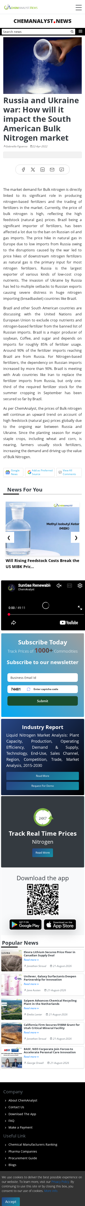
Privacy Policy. (60, 1182)
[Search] (72, 31)
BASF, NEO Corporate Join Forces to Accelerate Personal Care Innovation (50, 1050)
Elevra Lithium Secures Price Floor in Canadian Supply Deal (49, 954)
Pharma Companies (22, 1151)
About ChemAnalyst (22, 1100)
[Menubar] (79, 7)
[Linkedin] (42, 169)
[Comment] (61, 169)
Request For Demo (42, 786)
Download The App (22, 1114)
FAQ (11, 1121)
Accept (10, 1201)
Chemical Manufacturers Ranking (32, 1144)
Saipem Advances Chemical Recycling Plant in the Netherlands (50, 1002)
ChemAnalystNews (42, 20)
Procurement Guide (22, 1158)
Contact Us (16, 1107)
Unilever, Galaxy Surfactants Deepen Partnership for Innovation (50, 978)
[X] (33, 169)
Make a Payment (20, 1127)
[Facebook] (23, 169)
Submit (42, 701)
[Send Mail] (52, 169)
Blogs (12, 1165)
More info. (51, 1191)
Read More (43, 852)
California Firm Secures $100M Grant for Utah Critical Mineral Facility (52, 1026)
